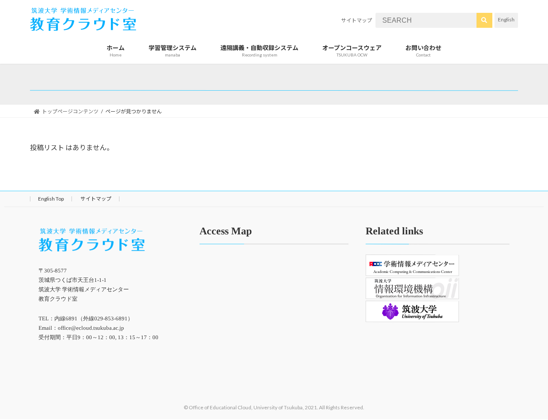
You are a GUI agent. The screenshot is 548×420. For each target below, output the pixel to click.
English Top (51, 198)
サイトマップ (356, 20)
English (506, 19)
